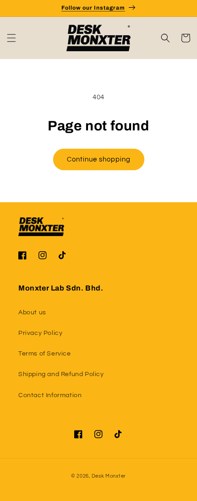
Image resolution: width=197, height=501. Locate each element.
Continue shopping (99, 159)
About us (32, 312)
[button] (11, 38)
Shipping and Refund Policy (61, 374)
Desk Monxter (109, 476)
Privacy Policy (40, 333)
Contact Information (50, 395)
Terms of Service (44, 353)
